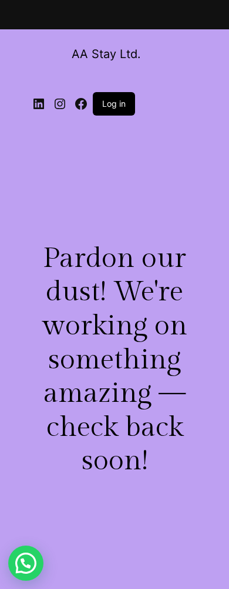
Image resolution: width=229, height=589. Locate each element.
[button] (25, 563)
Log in (114, 104)
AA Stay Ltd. (106, 54)
